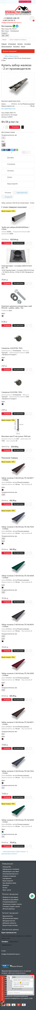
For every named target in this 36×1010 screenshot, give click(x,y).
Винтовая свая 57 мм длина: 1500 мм (16, 436)
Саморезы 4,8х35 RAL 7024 (12, 348)
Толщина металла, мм (9, 135)
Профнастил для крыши (10, 897)
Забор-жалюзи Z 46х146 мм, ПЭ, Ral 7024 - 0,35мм (18, 528)
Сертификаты (7, 878)
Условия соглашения (9, 876)
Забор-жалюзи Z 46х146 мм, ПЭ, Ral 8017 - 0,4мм (18, 723)
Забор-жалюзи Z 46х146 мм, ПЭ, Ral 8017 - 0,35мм (18, 479)
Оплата (5, 887)
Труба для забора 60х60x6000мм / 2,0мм (16, 228)
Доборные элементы (9, 923)
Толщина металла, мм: (9, 492)
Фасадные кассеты (9, 921)
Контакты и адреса (25, 1)
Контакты (16, 46)
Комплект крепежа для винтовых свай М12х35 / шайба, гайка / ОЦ (17, 307)
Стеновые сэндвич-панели (11, 906)
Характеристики (22, 192)
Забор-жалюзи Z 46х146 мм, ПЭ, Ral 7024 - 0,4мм (18, 772)
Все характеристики (8, 108)
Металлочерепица (9, 909)
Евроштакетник (8, 916)
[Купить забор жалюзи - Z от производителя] (18, 85)
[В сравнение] (29, 152)
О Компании (12, 44)
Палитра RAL (7, 867)
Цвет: (3, 313)
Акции (23, 46)
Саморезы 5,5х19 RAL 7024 (12, 392)
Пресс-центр (7, 890)
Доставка (27, 44)
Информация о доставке (11, 871)
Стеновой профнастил (10, 902)
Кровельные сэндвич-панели (12, 904)
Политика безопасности (10, 874)
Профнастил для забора (10, 899)
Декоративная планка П (9, 853)
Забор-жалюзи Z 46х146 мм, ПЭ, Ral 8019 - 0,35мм (18, 625)
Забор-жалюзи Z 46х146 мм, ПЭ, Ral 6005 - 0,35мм (18, 576)
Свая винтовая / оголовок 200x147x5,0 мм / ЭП (17, 267)
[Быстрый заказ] (22, 127)
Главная (4, 44)
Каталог (20, 44)
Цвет (3, 141)
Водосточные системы (10, 925)
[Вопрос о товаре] (23, 152)
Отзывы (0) (8, 197)
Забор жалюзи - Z (22, 851)
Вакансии (6, 885)
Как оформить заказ (9, 883)
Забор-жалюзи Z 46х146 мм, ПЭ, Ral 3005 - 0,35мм (18, 674)
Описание (8, 192)
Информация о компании (11, 869)
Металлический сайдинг (11, 918)
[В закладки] (26, 152)
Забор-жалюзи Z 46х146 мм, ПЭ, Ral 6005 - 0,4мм (18, 821)
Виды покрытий (6, 46)
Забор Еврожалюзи (9, 851)
